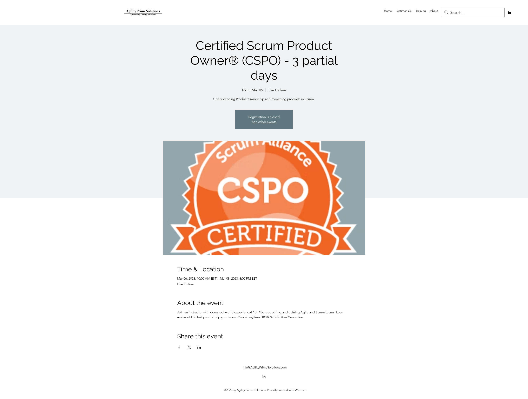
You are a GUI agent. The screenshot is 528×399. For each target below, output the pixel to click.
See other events (264, 122)
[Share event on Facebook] (179, 347)
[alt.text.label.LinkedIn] (509, 12)
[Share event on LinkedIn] (199, 347)
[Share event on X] (189, 347)
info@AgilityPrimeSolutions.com (265, 367)
